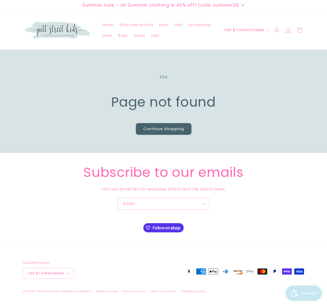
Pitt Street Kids (48, 291)
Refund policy (107, 291)
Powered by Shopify (76, 291)
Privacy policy (134, 291)
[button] (277, 30)
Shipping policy (193, 291)
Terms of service (163, 291)
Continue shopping (163, 128)
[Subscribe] (203, 204)
